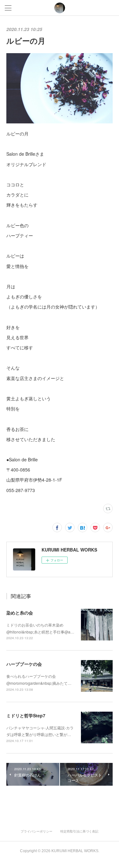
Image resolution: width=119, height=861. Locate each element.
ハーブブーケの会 (24, 664)
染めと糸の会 (19, 612)
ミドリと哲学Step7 (25, 715)
